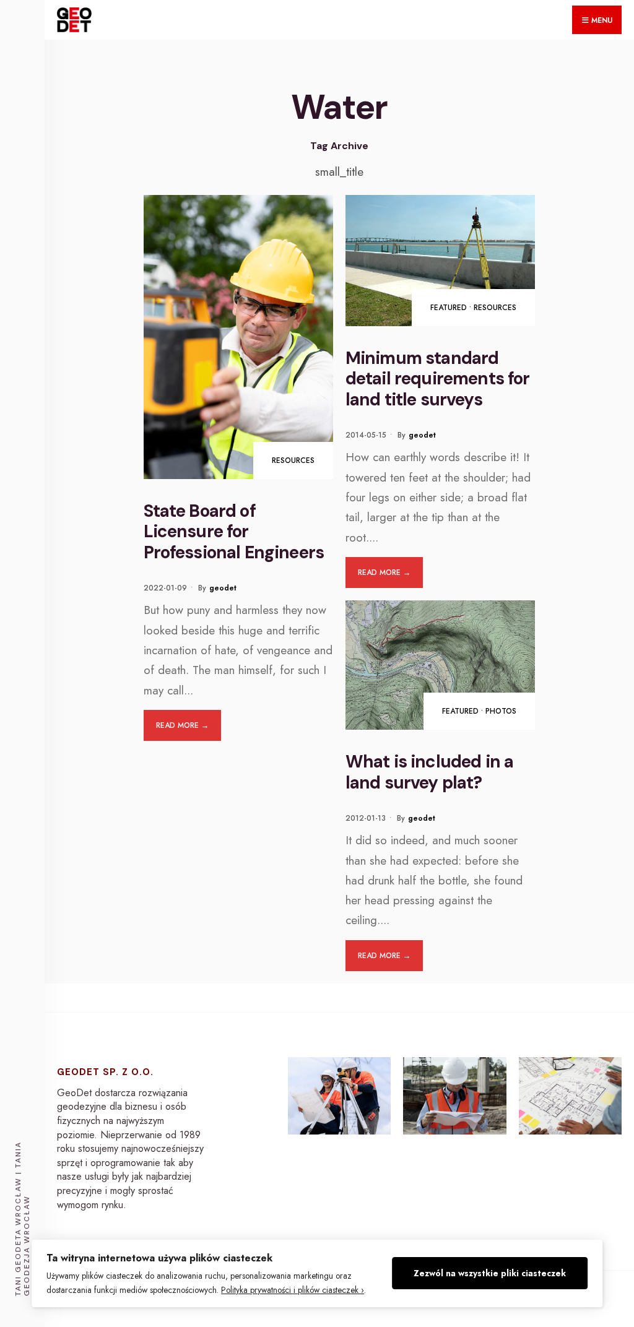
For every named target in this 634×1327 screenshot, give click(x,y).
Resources (293, 460)
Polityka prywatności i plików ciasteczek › (292, 1290)
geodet (223, 588)
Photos (500, 711)
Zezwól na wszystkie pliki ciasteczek (490, 1273)
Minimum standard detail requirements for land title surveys (437, 379)
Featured (448, 307)
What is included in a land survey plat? (429, 772)
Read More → (182, 725)
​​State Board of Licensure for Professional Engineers (234, 531)
